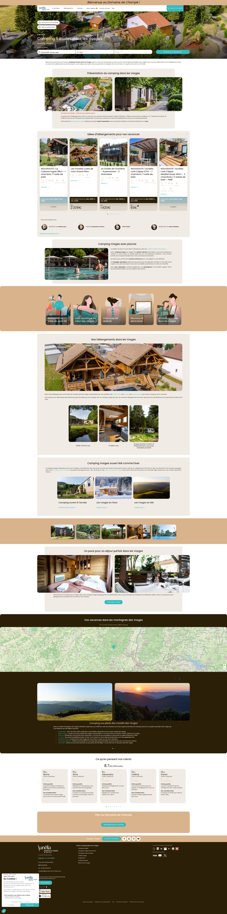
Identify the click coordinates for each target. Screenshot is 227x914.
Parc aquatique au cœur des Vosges (85, 320)
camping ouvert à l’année (61, 470)
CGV (113, 902)
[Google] (129, 839)
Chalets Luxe (113, 446)
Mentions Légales (88, 902)
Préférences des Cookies (137, 902)
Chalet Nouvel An (83, 860)
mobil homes (117, 394)
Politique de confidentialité (102, 902)
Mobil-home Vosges (84, 863)
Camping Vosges (83, 848)
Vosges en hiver (101, 507)
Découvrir (44, 187)
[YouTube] (138, 839)
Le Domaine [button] (56, 8)
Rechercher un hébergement (173, 52)
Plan (113, 8)
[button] (187, 8)
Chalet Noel (81, 858)
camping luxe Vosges (78, 121)
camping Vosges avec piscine (156, 249)
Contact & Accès (104, 8)
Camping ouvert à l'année (66, 507)
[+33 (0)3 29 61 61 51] (169, 8)
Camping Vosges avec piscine (87, 851)
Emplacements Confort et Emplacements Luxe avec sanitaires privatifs (144, 446)
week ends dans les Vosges (113, 470)
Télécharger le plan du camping (113, 825)
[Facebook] (124, 839)
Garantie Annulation (122, 902)
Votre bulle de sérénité (110, 320)
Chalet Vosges (82, 855)
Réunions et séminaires (137, 320)
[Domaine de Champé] (44, 8)
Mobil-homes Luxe (83, 446)
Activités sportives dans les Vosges (168, 320)
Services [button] (80, 8)
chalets (126, 394)
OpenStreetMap (218, 671)
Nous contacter (45, 882)
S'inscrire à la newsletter (111, 838)
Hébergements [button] (68, 8)
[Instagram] (134, 839)
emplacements (137, 394)
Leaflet (211, 671)
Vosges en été (138, 507)
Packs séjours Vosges (113, 602)
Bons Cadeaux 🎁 (92, 8)
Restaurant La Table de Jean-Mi (57, 320)
